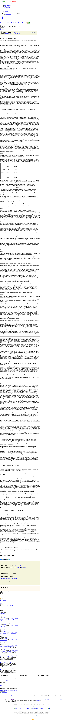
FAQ (6, 690)
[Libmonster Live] (2, 19)
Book (6, 4)
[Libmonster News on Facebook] (2, 17)
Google (22, 567)
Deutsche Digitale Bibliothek (10, 699)
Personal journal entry (7, 6)
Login (3, 21)
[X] (5, 559)
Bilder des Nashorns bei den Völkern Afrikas (7, 646)
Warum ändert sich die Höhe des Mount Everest (7, 656)
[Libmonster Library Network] (61, 699)
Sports (5, 644)
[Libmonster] (5, 696)
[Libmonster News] (2, 16)
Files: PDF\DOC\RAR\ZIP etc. (9, 8)
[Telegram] (9, 559)
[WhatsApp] (7, 559)
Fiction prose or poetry (7, 5)
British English (4, 692)
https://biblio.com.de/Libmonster (18, 565)
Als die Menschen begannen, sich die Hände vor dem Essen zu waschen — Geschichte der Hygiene (8, 669)
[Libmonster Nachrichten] (60, 695)
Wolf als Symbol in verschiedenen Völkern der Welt (8, 651)
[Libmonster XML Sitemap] (33, 719)
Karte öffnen (38, 700)
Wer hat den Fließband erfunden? (5, 662)
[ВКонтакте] (1, 559)
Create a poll (6, 11)
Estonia (42, 708)
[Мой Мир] (3, 559)
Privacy (2, 690)
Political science (2, 603)
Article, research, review (8, 3)
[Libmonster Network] (53, 699)
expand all (10, 592)
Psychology (6, 624)
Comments (2, 29)
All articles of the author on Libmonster (7, 605)
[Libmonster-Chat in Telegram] (41, 695)
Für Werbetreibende (24, 697)
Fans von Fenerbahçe (3, 640)
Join (1, 21)
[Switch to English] (2, 15)
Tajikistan (37, 708)
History (5, 617)
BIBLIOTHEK (8, 14)
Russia (16, 708)
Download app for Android (33, 715)
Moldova (33, 708)
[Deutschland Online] (0, 599)
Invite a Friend (10, 690)
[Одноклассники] (2, 559)
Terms (5, 690)
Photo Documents (7, 7)
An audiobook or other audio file (9, 9)
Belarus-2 (50, 708)
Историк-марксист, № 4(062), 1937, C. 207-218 (12, 33)
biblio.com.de (3, 552)
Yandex (25, 567)
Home (1, 685)
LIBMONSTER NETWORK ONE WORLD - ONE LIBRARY (33, 704)
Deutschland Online (3, 600)
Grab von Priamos (3, 626)
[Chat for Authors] (2, 18)
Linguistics (5, 638)
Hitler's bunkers (2, 613)
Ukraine (24, 708)
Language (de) (14, 690)
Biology (5, 649)
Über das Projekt (12, 697)
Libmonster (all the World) (16, 567)
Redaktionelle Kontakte (14, 695)
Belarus (20, 708)
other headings (8, 603)
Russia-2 (46, 708)
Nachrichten (18, 697)
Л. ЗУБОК (13, 32)
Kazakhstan (28, 708)
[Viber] (6, 559)
